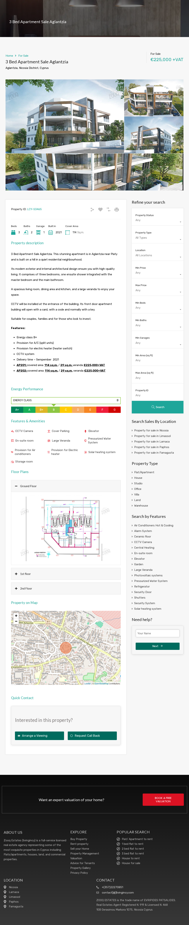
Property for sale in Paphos (151, 447)
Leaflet (88, 683)
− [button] (16, 621)
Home (9, 55)
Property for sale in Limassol (152, 436)
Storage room (24, 461)
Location (140, 250)
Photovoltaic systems (148, 575)
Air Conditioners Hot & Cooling (153, 525)
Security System (144, 603)
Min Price (140, 267)
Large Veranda (61, 440)
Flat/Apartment (144, 472)
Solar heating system (102, 452)
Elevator (93, 431)
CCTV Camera (24, 431)
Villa (136, 494)
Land (137, 500)
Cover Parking (60, 431)
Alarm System (143, 531)
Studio (138, 483)
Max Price (141, 285)
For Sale (23, 55)
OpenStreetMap (101, 683)
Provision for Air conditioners (25, 452)
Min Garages (142, 337)
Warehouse (141, 505)
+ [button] (16, 615)
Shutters (139, 597)
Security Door (143, 592)
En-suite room (24, 440)
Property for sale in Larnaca (152, 441)
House (138, 478)
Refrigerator (142, 586)
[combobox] (157, 222)
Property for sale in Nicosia (151, 430)
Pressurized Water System (99, 440)
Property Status (144, 215)
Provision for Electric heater (64, 452)
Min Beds (140, 302)
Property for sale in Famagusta (154, 452)
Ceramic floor (142, 536)
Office (137, 489)
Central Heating (144, 547)
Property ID (141, 390)
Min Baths (141, 320)
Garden (138, 564)
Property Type (143, 232)
